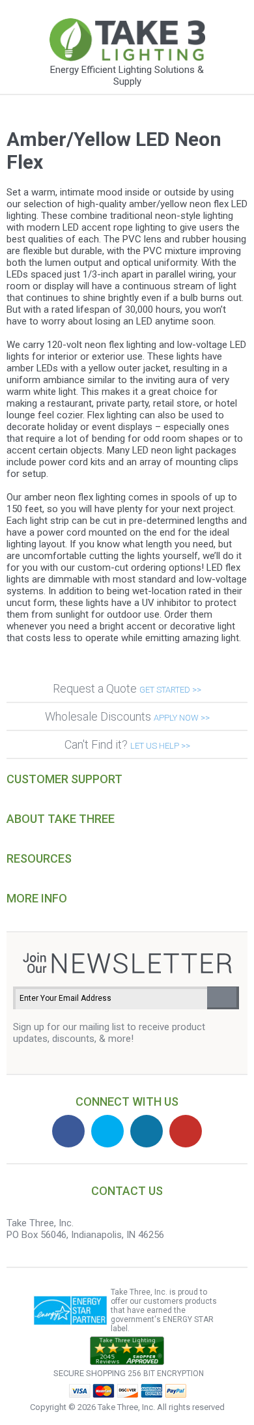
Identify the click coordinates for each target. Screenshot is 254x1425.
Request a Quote (127, 688)
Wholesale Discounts (127, 716)
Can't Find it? (127, 744)
